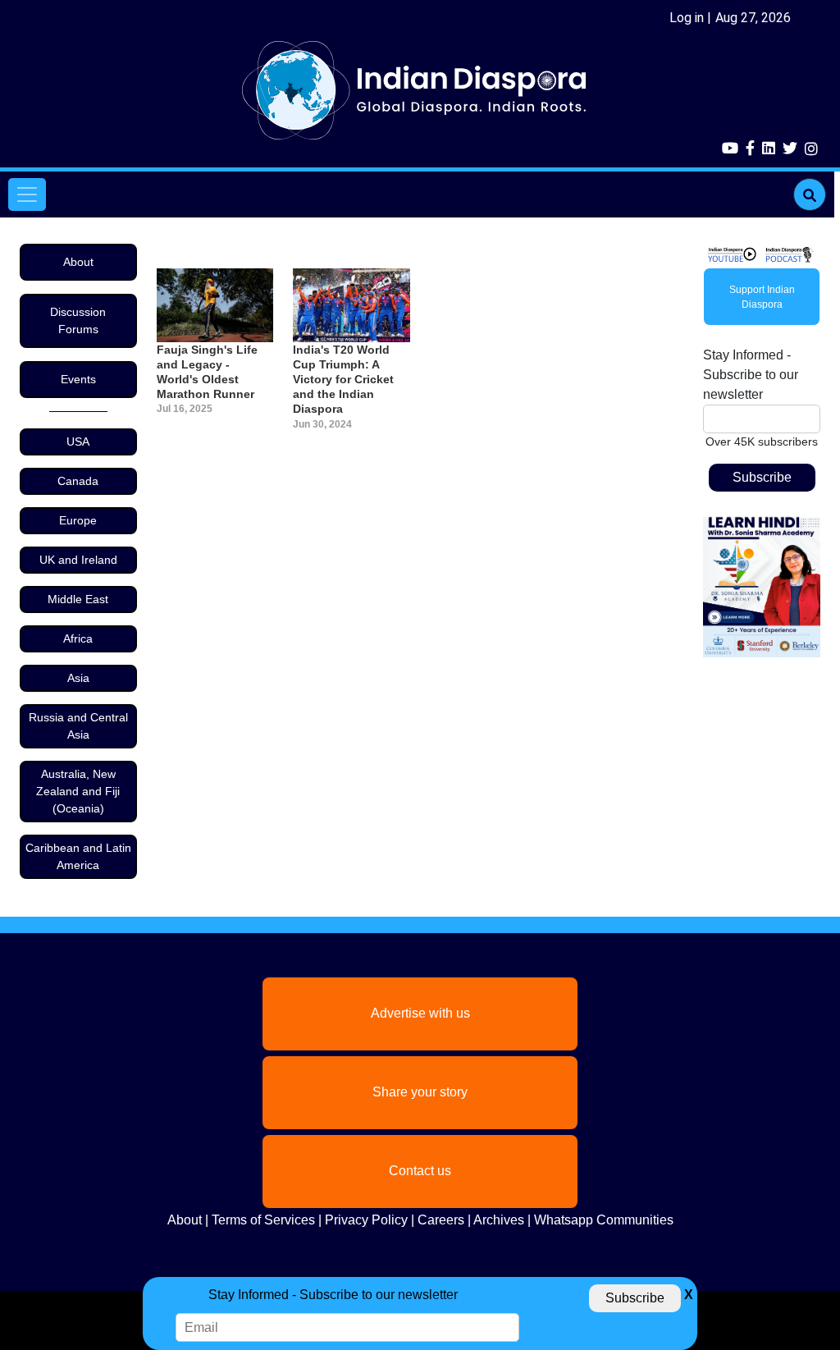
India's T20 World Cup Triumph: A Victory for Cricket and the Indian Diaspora (343, 379)
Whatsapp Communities (603, 1220)
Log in (686, 17)
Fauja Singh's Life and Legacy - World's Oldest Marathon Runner (207, 372)
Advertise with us (420, 1013)
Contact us (420, 1171)
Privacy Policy (366, 1220)
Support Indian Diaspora (762, 297)
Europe (78, 520)
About (78, 261)
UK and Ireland (78, 559)
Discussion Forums (78, 320)
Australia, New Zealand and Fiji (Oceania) (78, 791)
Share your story (420, 1092)
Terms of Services (263, 1220)
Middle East (78, 599)
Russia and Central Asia (78, 726)
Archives (498, 1220)
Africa (78, 638)
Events (78, 379)
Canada (77, 480)
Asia (78, 677)
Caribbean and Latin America (78, 856)
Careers (441, 1220)
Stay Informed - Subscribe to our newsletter (750, 374)
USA (77, 441)
